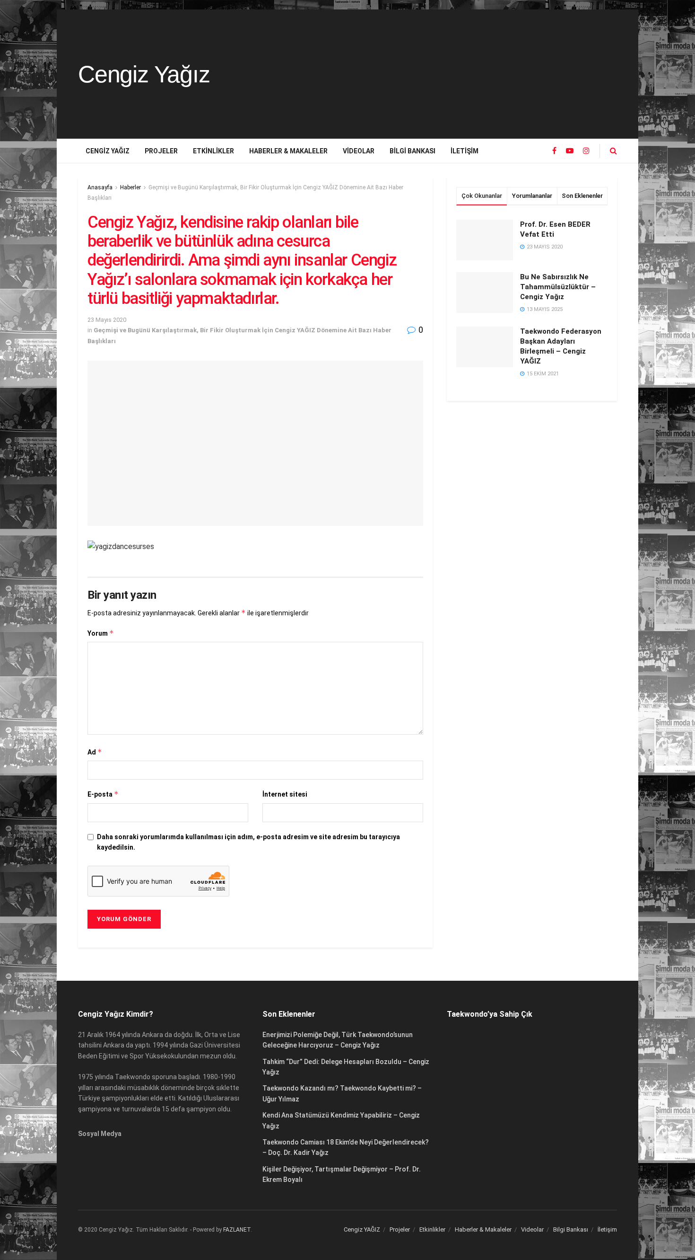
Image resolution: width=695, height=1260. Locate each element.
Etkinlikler (213, 151)
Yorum (100, 633)
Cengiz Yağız (144, 74)
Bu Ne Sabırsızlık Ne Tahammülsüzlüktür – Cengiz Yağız (558, 287)
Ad (94, 751)
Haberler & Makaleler (288, 151)
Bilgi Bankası (412, 151)
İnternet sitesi (284, 794)
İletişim (464, 151)
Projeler (161, 151)
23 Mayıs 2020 (106, 319)
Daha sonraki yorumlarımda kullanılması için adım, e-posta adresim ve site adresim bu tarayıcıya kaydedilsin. (248, 842)
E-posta (103, 794)
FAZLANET (237, 1229)
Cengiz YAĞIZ (108, 151)
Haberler (130, 187)
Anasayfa (100, 187)
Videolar (358, 151)
